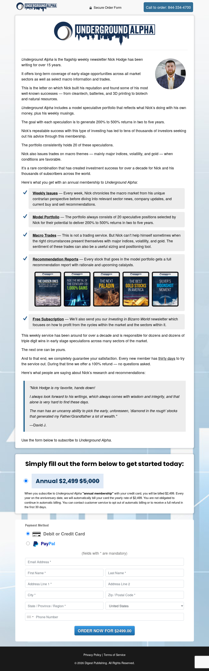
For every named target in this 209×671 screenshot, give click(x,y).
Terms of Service (115, 655)
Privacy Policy (92, 655)
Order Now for (104, 630)
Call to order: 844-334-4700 (168, 7)
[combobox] (30, 616)
